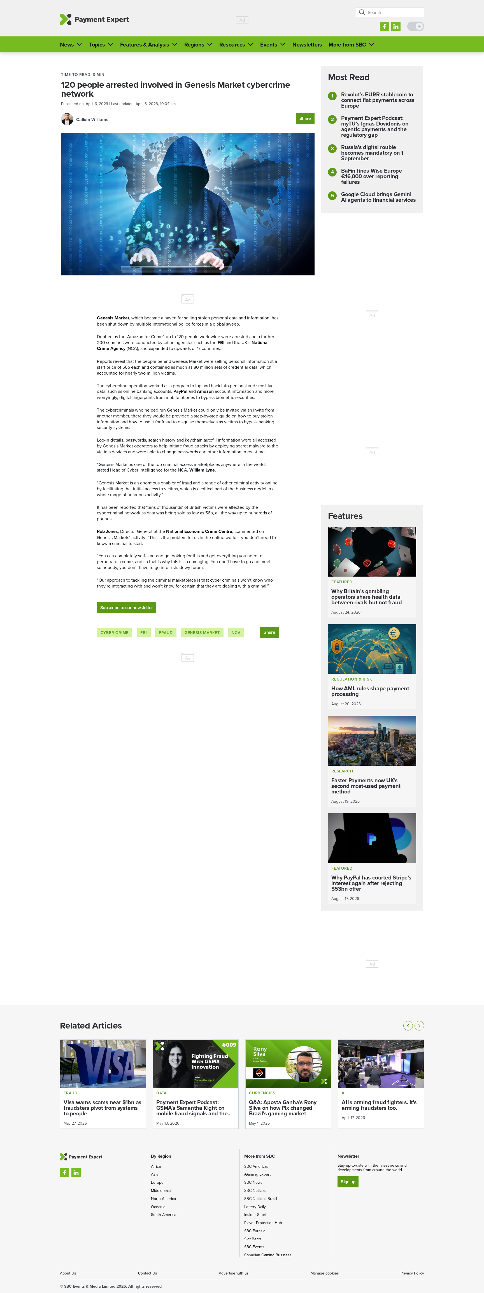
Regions (194, 44)
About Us (68, 1273)
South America (163, 1214)
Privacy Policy (412, 1273)
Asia (154, 1174)
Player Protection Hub (263, 1222)
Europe (157, 1182)
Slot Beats (253, 1239)
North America (163, 1198)
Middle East (161, 1190)
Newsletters (307, 44)
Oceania (158, 1207)
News (67, 44)
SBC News (253, 1182)
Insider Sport (255, 1214)
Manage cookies (325, 1273)
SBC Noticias (255, 1190)
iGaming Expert (257, 1174)
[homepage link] (94, 19)
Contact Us (147, 1273)
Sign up (348, 1181)
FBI (143, 632)
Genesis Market (202, 632)
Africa (156, 1166)
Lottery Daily (255, 1207)
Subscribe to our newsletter (126, 607)
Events (268, 44)
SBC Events (254, 1247)
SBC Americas (256, 1166)
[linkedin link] (396, 26)
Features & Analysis (144, 44)
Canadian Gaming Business (268, 1255)
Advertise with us (234, 1273)
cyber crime (115, 632)
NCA (236, 632)
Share (305, 118)
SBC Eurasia (254, 1231)
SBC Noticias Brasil (260, 1198)
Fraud (166, 632)
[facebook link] (384, 26)
